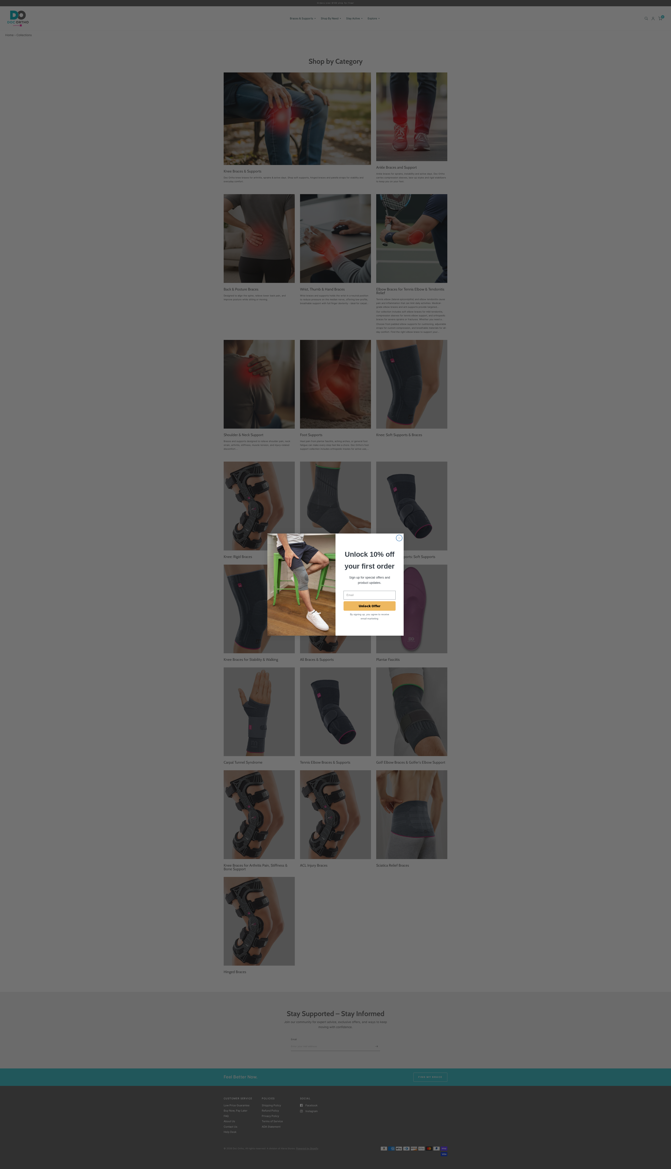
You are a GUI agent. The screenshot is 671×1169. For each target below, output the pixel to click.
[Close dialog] (399, 538)
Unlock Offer (370, 606)
